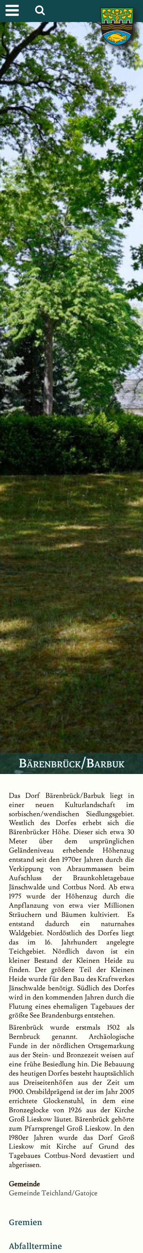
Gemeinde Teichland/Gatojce (53, 1193)
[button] (41, 12)
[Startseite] (109, 19)
